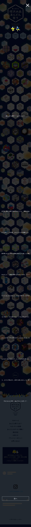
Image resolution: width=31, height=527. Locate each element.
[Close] (29, 5)
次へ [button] (15, 499)
